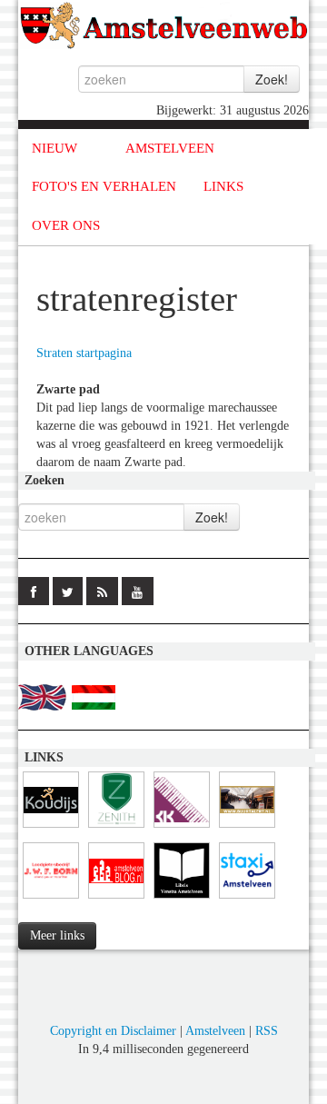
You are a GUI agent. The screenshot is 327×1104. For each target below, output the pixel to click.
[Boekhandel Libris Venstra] (181, 899)
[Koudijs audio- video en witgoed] (51, 828)
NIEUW (54, 148)
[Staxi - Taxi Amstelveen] (247, 899)
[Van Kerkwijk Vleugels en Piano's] (181, 828)
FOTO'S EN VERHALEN (104, 186)
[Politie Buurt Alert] (247, 828)
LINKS (223, 186)
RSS (266, 1031)
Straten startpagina (84, 353)
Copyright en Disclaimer (113, 1031)
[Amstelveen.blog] (116, 899)
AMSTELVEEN (169, 148)
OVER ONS (66, 225)
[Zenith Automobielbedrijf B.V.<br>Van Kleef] (116, 828)
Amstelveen (215, 1031)
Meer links (57, 935)
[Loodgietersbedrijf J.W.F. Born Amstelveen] (51, 899)
